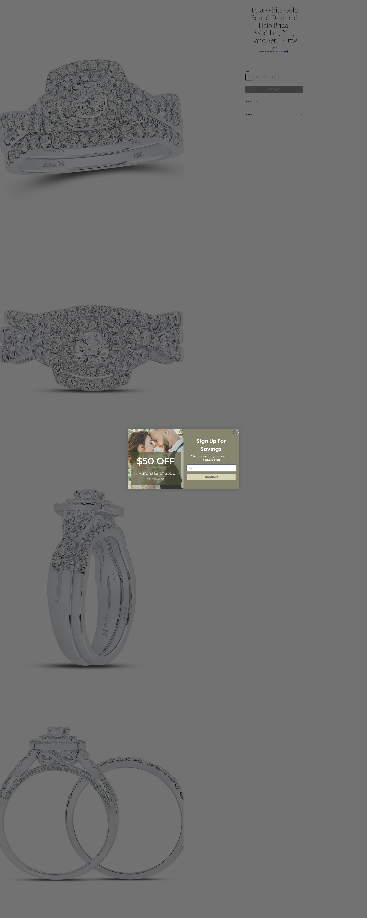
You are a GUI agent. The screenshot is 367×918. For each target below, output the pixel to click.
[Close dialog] (235, 432)
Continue (211, 477)
